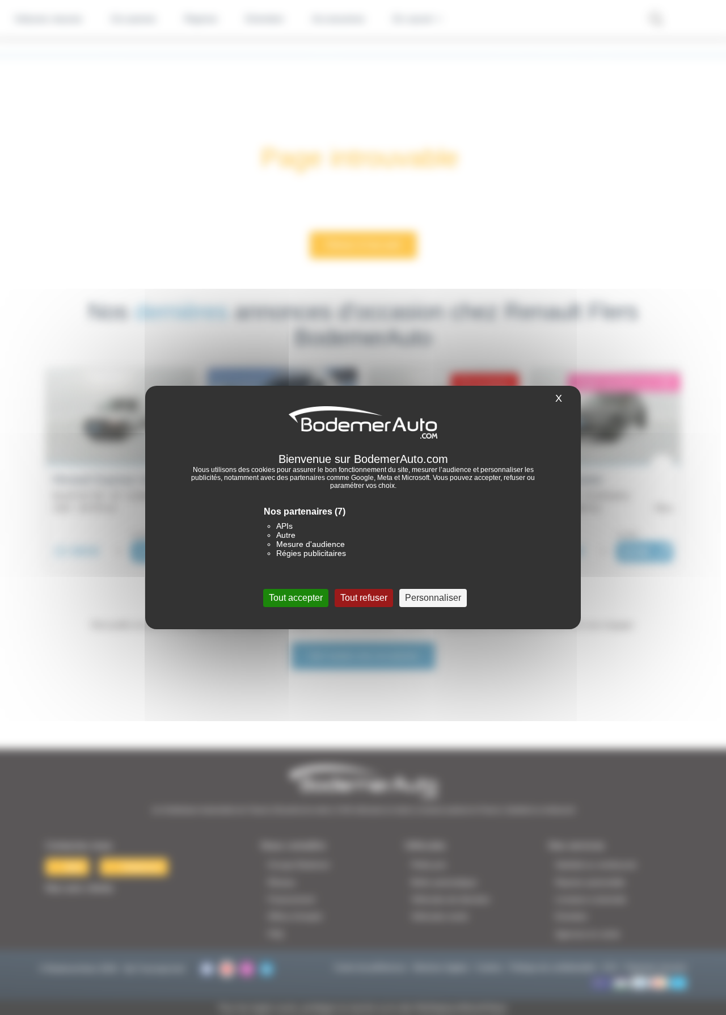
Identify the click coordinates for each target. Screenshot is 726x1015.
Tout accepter (296, 598)
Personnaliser (433, 598)
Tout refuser (363, 598)
